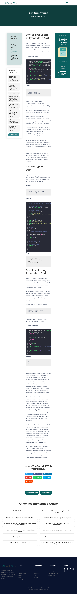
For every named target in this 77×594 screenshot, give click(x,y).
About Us (20, 579)
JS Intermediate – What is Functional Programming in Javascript (13, 86)
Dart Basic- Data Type (20, 511)
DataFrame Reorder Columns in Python (12, 128)
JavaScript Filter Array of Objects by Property (57, 518)
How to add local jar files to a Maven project (20, 537)
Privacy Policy (52, 575)
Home (33, 16)
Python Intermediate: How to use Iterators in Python (13, 113)
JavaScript (36, 573)
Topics (20, 571)
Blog (19, 577)
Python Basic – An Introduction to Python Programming (57, 523)
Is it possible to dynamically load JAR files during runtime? (13, 99)
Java (35, 571)
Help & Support (52, 571)
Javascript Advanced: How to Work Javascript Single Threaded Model (20, 523)
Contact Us (51, 569)
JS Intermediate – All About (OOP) (20, 542)
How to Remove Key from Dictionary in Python (20, 518)
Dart (36, 16)
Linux (35, 575)
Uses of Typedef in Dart (14, 51)
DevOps (36, 577)
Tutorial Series (22, 573)
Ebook (20, 575)
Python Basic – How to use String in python (13, 106)
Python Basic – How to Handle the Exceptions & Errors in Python (57, 543)
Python (35, 569)
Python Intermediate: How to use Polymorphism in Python (20, 530)
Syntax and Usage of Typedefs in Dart (14, 45)
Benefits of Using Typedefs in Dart (14, 57)
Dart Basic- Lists (14, 93)
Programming (42, 16)
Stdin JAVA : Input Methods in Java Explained (57, 537)
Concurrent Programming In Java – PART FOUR (57, 530)
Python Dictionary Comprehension (13, 121)
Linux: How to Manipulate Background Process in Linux (13, 78)
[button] (67, 2)
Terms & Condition (53, 573)
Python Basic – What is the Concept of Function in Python (57, 511)
